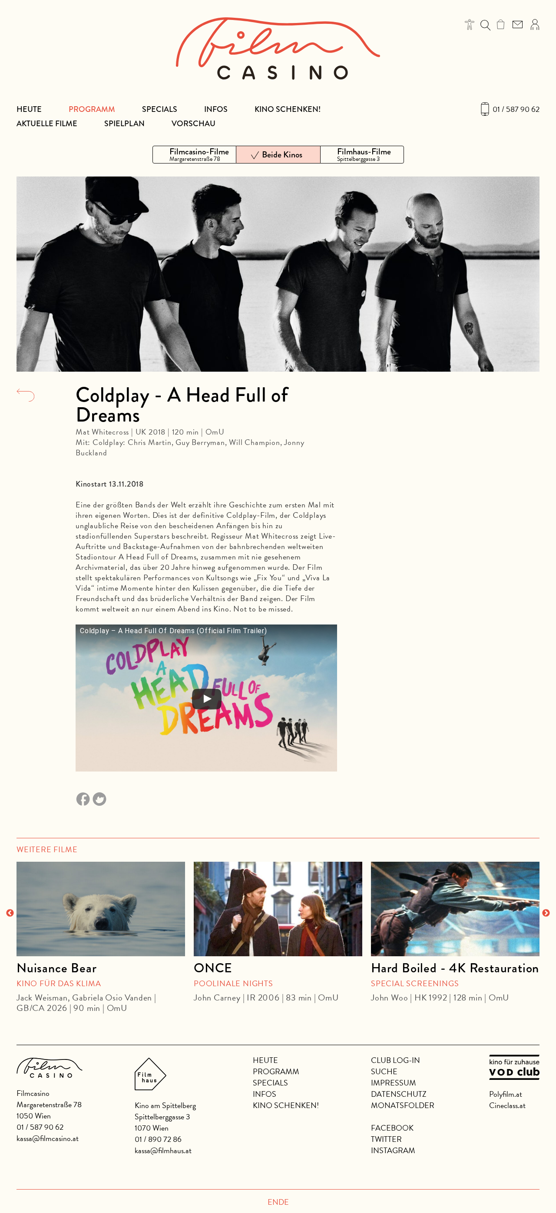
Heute (29, 109)
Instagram (393, 1150)
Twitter (386, 1139)
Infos (216, 109)
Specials (159, 109)
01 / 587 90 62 (516, 109)
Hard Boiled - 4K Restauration (455, 968)
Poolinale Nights (233, 983)
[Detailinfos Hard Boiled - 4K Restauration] (455, 909)
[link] (500, 24)
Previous (10, 913)
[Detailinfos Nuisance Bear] (101, 909)
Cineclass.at (507, 1105)
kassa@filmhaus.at (163, 1150)
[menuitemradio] (194, 154)
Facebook (392, 1128)
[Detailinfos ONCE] (278, 909)
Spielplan (124, 123)
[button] (469, 24)
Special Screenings (415, 983)
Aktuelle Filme (47, 123)
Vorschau (193, 123)
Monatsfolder (402, 1105)
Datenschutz (399, 1094)
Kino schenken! (288, 109)
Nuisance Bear (56, 968)
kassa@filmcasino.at (48, 1138)
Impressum (393, 1083)
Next (546, 913)
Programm (92, 109)
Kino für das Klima (59, 983)
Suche (384, 1071)
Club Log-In (395, 1060)
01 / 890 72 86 (158, 1139)
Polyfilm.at (505, 1094)
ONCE (213, 968)
